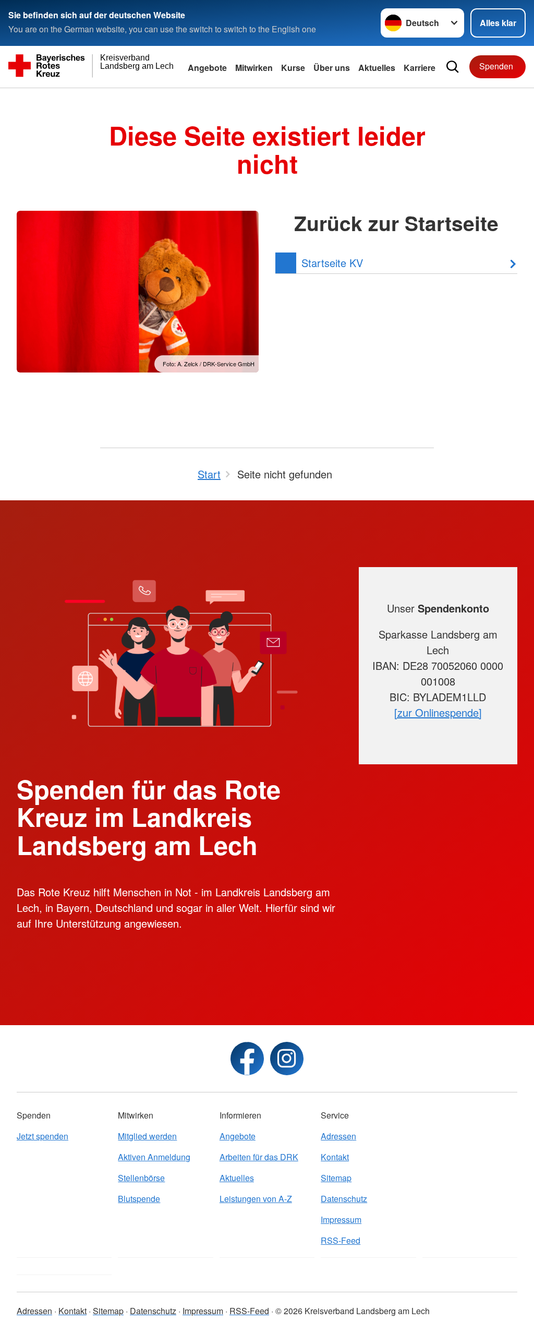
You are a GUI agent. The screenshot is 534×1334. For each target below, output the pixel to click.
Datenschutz (344, 1199)
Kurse (293, 68)
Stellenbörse (141, 1178)
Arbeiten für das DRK (259, 1157)
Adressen (338, 1136)
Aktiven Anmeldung (154, 1157)
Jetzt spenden (42, 1136)
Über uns (331, 68)
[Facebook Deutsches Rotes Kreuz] (247, 1058)
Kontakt (335, 1157)
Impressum (341, 1219)
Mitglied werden (147, 1136)
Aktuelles (376, 68)
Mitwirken (254, 68)
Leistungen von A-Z (256, 1199)
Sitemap (336, 1178)
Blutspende (139, 1199)
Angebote (207, 68)
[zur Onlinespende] (438, 712)
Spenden (496, 66)
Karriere (419, 68)
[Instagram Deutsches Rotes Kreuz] (287, 1058)
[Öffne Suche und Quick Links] (452, 66)
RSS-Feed (340, 1240)
